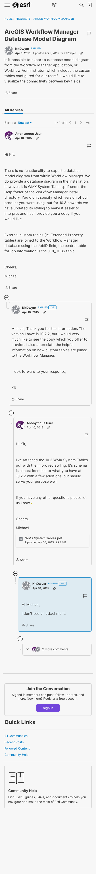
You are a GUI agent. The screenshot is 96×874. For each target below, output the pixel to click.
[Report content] (89, 33)
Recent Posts (14, 742)
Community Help (16, 754)
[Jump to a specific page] (88, 122)
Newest (23, 123)
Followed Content (17, 748)
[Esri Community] (22, 5)
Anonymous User (28, 133)
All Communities (15, 736)
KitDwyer (22, 49)
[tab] (13, 110)
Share (10, 93)
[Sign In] (90, 5)
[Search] (81, 5)
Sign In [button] (48, 708)
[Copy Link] (81, 53)
